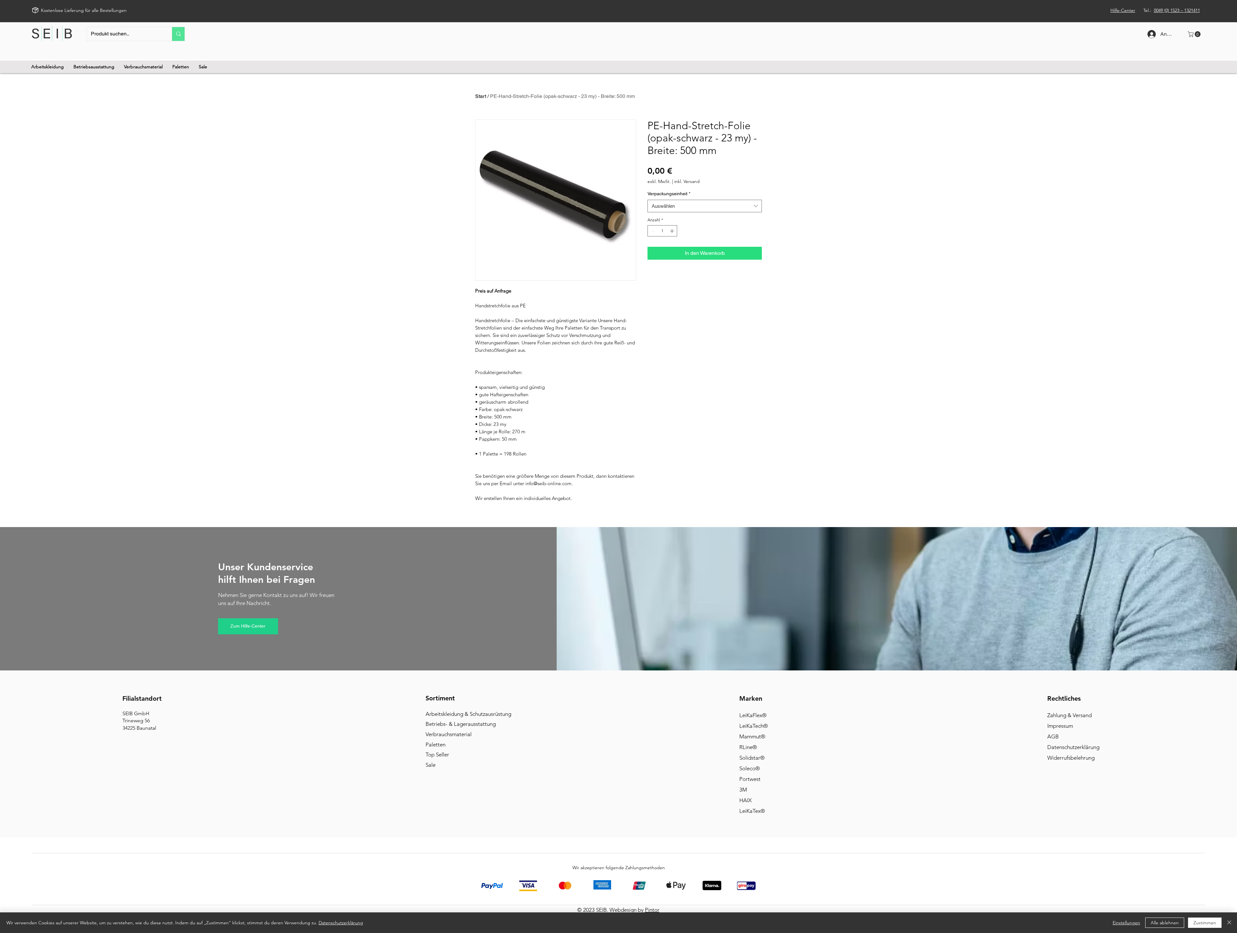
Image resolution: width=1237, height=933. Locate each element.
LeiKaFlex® (753, 715)
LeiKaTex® (752, 811)
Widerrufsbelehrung (1071, 758)
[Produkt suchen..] (178, 34)
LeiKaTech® (753, 726)
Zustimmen (1205, 923)
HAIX (745, 800)
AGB (1053, 736)
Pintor (652, 910)
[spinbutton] (662, 231)
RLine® (748, 747)
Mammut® (752, 736)
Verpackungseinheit (668, 193)
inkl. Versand (687, 181)
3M (743, 789)
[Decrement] (652, 231)
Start (480, 96)
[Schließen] (1229, 923)
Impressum (1060, 726)
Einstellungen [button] (1126, 923)
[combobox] (704, 206)
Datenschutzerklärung (1073, 747)
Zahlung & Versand (1069, 715)
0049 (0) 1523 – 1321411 (1177, 10)
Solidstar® (752, 758)
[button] (1195, 34)
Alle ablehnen (1165, 923)
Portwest (750, 779)
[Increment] (672, 231)
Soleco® (749, 768)
